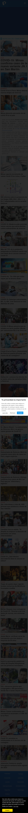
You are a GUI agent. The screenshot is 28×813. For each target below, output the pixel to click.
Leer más (5, 413)
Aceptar (20, 413)
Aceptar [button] (7, 810)
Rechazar (12, 413)
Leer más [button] (15, 806)
